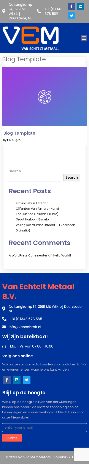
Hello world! (62, 255)
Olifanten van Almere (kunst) (38, 208)
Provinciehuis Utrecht (32, 203)
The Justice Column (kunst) (37, 214)
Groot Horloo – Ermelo (32, 219)
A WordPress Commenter (28, 255)
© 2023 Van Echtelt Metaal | (29, 457)
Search (15, 171)
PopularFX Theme (68, 457)
